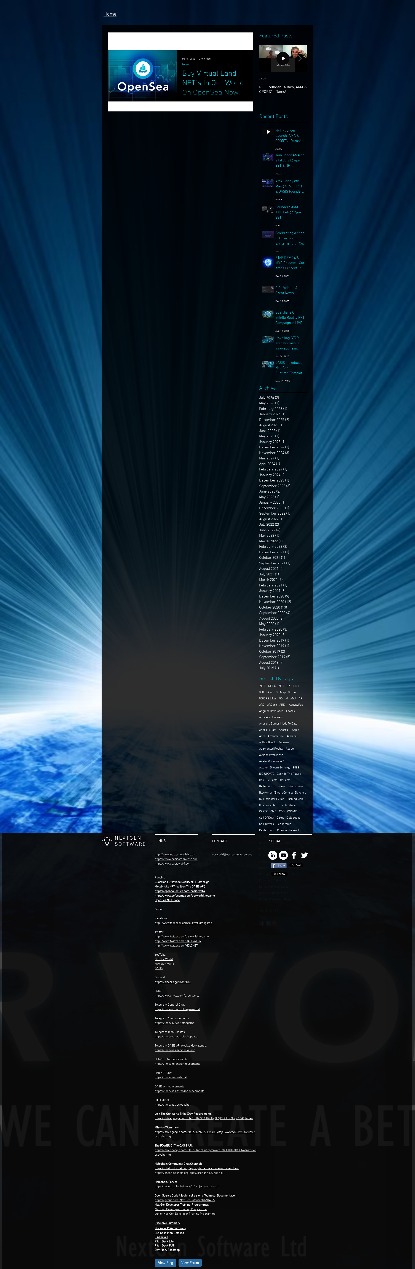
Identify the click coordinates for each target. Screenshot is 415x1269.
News (134, 41)
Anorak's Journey (270, 717)
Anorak (290, 711)
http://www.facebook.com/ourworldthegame (184, 923)
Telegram (161, 1018)
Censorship (283, 824)
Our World (167, 964)
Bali (261, 780)
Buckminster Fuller (271, 799)
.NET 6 (272, 686)
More (205, 41)
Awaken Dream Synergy (274, 768)
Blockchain (296, 786)
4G (296, 692)
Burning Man (295, 799)
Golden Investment (178, 41)
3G (290, 692)
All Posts (115, 41)
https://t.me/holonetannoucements (177, 1064)
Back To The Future (289, 774)
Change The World (288, 830)
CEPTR (263, 811)
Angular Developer (271, 711)
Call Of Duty (266, 818)
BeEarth (285, 780)
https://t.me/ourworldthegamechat (177, 1009)
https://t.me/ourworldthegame (174, 1023)
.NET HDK (284, 686)
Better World (267, 786)
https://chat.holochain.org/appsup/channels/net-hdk (189, 1173)
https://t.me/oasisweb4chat (172, 1105)
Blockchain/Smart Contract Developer (283, 793)
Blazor (282, 786)
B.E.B (296, 768)
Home (110, 14)
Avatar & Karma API (271, 761)
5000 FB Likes (268, 699)
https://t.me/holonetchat (171, 1077)
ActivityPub (296, 705)
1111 (296, 686)
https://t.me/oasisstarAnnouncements (179, 1091)
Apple (295, 730)
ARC (262, 705)
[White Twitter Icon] (304, 855)
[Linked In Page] (272, 855)
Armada (291, 736)
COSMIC (292, 811)
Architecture (276, 736)
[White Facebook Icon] (293, 855)
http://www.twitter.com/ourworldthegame (182, 937)
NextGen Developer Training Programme (181, 1209)
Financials (161, 1237)
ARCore (272, 705)
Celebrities (293, 818)
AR (300, 699)
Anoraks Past (267, 730)
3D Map (281, 692)
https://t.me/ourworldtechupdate (176, 1037)
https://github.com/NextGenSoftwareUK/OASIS (185, 1200)
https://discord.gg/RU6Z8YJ (173, 982)
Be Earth (272, 780)
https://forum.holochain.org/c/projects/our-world (187, 1186)
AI (286, 699)
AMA (293, 699)
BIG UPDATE (266, 774)
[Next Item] (300, 58)
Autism (290, 749)
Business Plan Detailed (169, 1233)
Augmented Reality (271, 749)
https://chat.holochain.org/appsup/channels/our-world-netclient (197, 1168)
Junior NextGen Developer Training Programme (185, 1214)
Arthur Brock (267, 742)
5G (281, 699)
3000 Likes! (266, 692)
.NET (262, 686)
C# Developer (288, 805)
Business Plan (268, 805)
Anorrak (284, 730)
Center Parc (267, 830)
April (262, 736)
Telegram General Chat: (170, 1005)
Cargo (280, 818)
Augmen (283, 742)
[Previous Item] (266, 58)
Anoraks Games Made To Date (278, 724)
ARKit (282, 705)
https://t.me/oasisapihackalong (175, 1050)
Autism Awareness (271, 755)
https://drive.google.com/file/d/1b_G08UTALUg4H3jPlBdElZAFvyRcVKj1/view (204, 1118)
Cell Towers (266, 824)
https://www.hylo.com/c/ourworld (177, 996)
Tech (151, 41)
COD (282, 811)
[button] (248, 41)
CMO (273, 811)
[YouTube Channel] (283, 855)
